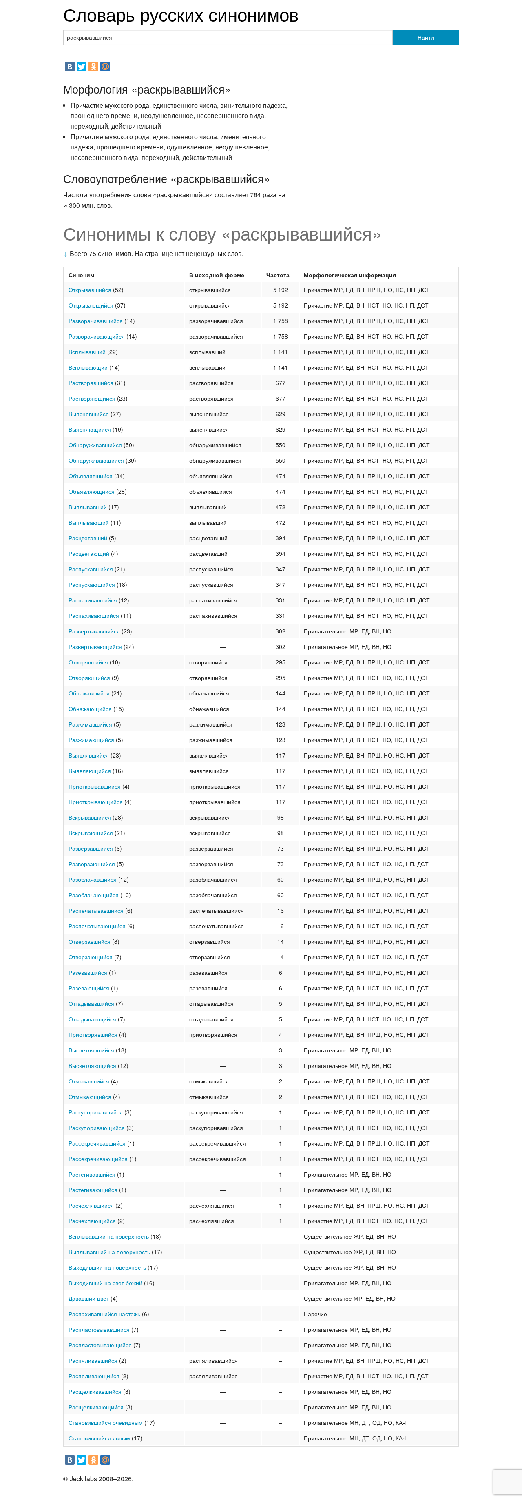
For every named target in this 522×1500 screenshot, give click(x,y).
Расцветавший (88, 538)
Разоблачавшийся (93, 879)
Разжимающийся (91, 740)
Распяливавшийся (93, 1360)
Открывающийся (91, 305)
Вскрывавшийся (90, 817)
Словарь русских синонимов (181, 14)
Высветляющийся (92, 1065)
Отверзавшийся (90, 941)
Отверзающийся (91, 957)
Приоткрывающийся (96, 802)
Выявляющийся (90, 771)
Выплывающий (89, 522)
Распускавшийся (91, 569)
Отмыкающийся (90, 1096)
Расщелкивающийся (96, 1407)
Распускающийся (92, 584)
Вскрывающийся (91, 833)
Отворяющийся (89, 677)
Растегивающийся (93, 1190)
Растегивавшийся (92, 1174)
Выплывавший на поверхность (109, 1252)
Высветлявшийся (91, 1050)
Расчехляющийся (92, 1221)
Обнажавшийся (89, 693)
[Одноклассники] (93, 66)
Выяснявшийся (89, 414)
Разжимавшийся (90, 724)
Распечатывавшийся (96, 910)
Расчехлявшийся (91, 1205)
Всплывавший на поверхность (109, 1236)
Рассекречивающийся (98, 1159)
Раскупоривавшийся (96, 1112)
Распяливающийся (94, 1376)
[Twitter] (81, 66)
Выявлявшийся (89, 755)
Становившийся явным (99, 1438)
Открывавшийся (90, 289)
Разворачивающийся (97, 336)
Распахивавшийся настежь (104, 1314)
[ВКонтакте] (70, 66)
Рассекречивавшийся (97, 1143)
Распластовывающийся (100, 1345)
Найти (426, 37)
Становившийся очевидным (106, 1422)
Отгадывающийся (92, 1019)
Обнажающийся (90, 708)
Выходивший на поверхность (107, 1267)
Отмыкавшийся (89, 1081)
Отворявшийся (88, 662)
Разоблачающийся (94, 895)
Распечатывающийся (97, 926)
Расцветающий (89, 553)
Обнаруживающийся (96, 460)
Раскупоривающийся (97, 1127)
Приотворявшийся (93, 1034)
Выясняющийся (90, 429)
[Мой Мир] (105, 66)
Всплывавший (87, 352)
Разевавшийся (88, 972)
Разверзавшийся (91, 848)
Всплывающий (88, 367)
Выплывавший (88, 507)
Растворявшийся (91, 383)
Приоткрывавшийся (95, 786)
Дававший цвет (89, 1298)
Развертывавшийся (94, 631)
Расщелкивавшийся (95, 1391)
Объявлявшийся (91, 476)
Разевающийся (89, 988)
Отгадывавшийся (91, 1003)
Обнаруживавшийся (95, 445)
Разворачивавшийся (96, 320)
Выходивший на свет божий (105, 1283)
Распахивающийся (94, 615)
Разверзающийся (92, 864)
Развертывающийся (95, 646)
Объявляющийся (92, 491)
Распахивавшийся (93, 600)
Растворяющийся (92, 398)
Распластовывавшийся (99, 1329)
